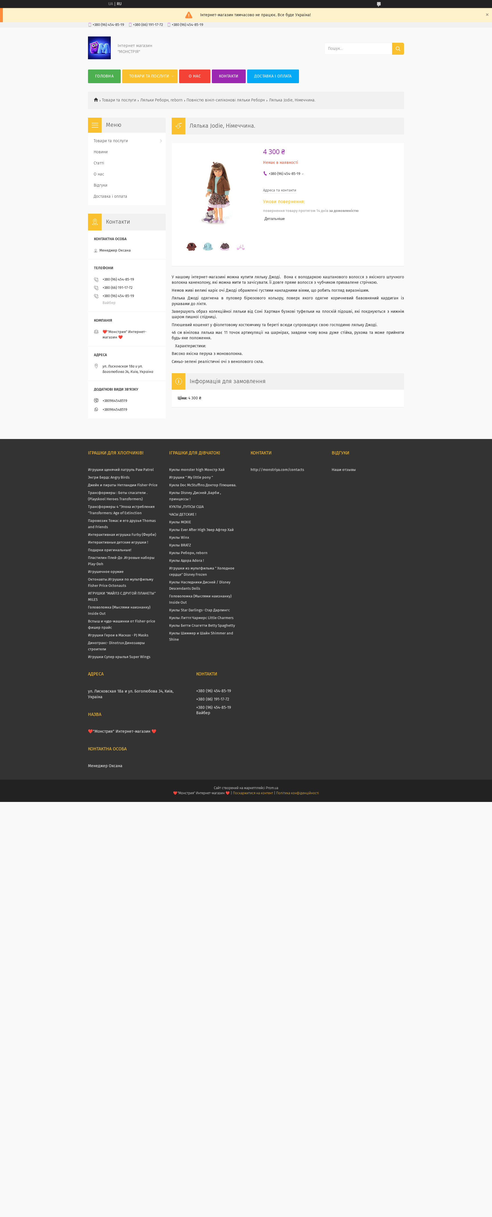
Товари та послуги (149, 76)
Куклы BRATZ (180, 545)
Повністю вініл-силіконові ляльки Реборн (225, 100)
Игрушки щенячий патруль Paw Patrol (121, 470)
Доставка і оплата (273, 76)
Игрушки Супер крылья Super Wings (119, 657)
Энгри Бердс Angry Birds (109, 477)
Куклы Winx (179, 538)
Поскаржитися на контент (253, 793)
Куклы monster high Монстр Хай (197, 470)
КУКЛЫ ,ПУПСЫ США (186, 507)
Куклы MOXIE (180, 522)
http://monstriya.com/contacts (277, 470)
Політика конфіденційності (297, 793)
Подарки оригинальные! (109, 550)
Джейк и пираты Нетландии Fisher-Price (122, 485)
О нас (195, 76)
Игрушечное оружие (106, 572)
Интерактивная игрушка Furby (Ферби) (122, 535)
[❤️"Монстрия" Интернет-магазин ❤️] (99, 58)
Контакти (228, 76)
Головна (104, 76)
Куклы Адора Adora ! (186, 561)
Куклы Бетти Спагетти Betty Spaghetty (202, 626)
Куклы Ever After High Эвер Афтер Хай (201, 530)
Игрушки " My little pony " (191, 477)
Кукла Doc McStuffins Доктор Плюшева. (202, 485)
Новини (101, 152)
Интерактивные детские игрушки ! (118, 542)
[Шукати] (398, 49)
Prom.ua (272, 788)
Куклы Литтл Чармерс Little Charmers (201, 618)
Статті (99, 163)
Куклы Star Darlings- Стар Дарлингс (199, 610)
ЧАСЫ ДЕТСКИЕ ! (182, 514)
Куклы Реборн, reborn (188, 553)
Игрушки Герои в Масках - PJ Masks (118, 635)
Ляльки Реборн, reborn (161, 100)
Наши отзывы (344, 470)
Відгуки (100, 185)
